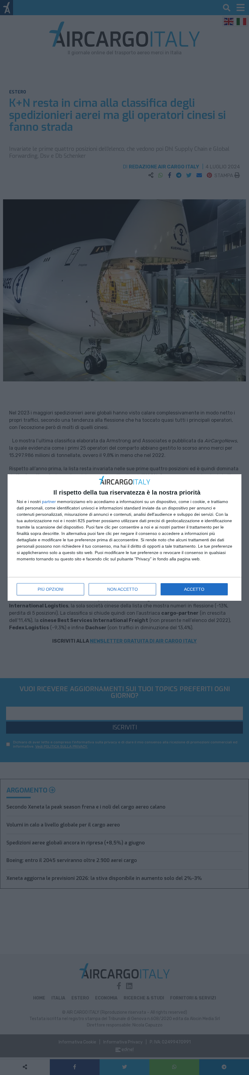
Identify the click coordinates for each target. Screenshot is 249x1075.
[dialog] (124, 537)
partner (49, 501)
